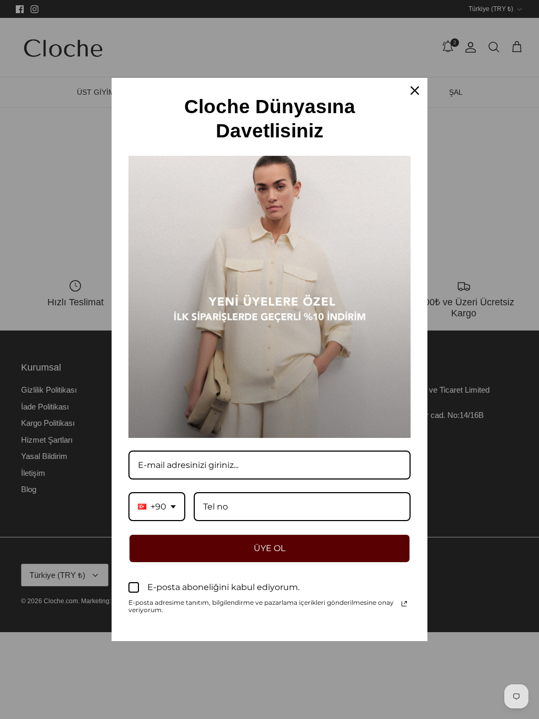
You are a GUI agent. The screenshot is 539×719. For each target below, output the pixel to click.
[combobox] (156, 506)
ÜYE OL (269, 548)
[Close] (414, 90)
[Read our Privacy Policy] (404, 603)
